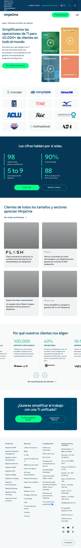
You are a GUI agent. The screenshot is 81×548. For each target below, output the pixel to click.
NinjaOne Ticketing (12, 478)
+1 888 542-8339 (34, 5)
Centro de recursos (30, 448)
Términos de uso (67, 515)
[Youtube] (68, 527)
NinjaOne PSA (10, 471)
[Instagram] (63, 532)
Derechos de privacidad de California (47, 495)
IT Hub (26, 455)
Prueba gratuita (60, 15)
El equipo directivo (30, 495)
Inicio (4, 23)
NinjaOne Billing (10, 475)
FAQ (25, 502)
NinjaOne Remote (11, 464)
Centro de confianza (31, 482)
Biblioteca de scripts (31, 465)
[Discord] (68, 532)
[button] (36, 375)
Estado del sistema (30, 478)
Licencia (27, 516)
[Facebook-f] (73, 527)
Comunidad (28, 499)
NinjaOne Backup (11, 488)
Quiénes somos (29, 491)
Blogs (26, 451)
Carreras (27, 512)
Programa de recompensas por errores (49, 463)
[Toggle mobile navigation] (77, 15)
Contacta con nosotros (50, 5)
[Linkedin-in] (63, 527)
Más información (23, 5)
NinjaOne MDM (10, 467)
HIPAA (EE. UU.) (48, 454)
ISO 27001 (46, 457)
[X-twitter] (73, 532)
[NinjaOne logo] (11, 14)
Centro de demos (30, 469)
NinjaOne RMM (10, 448)
